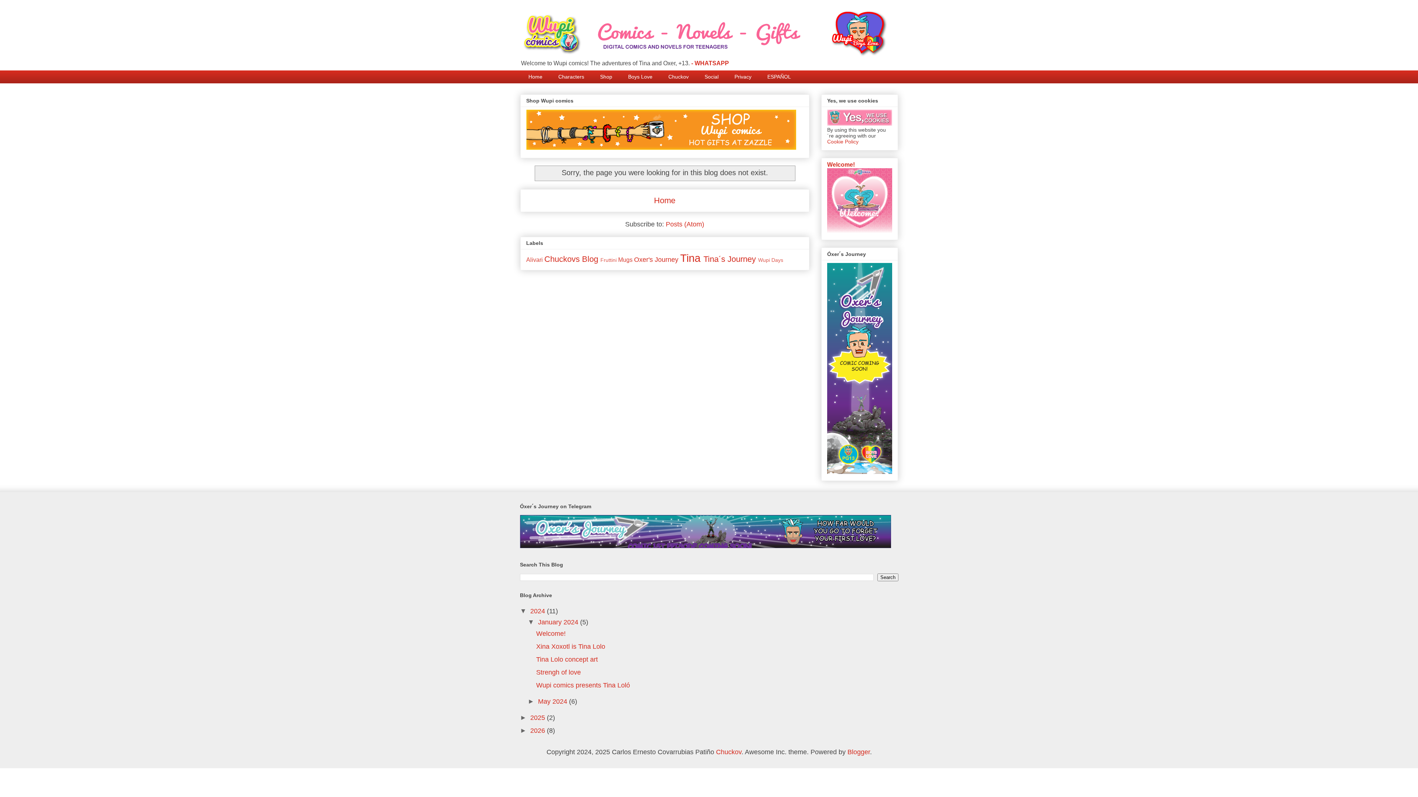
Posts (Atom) (685, 224)
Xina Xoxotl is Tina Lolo (570, 646)
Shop (606, 77)
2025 (538, 717)
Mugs (625, 259)
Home (535, 77)
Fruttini (608, 260)
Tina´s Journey (729, 259)
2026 (538, 730)
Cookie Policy (843, 142)
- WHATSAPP (710, 63)
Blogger (858, 752)
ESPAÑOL (779, 77)
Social (712, 77)
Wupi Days (770, 260)
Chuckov (678, 77)
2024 (538, 611)
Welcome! (841, 164)
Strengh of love (558, 672)
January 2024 (559, 622)
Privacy (742, 77)
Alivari (534, 259)
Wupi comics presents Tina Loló (583, 685)
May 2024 (553, 701)
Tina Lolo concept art (567, 659)
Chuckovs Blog (571, 259)
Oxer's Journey (656, 259)
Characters (571, 77)
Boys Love (640, 77)
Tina (690, 258)
